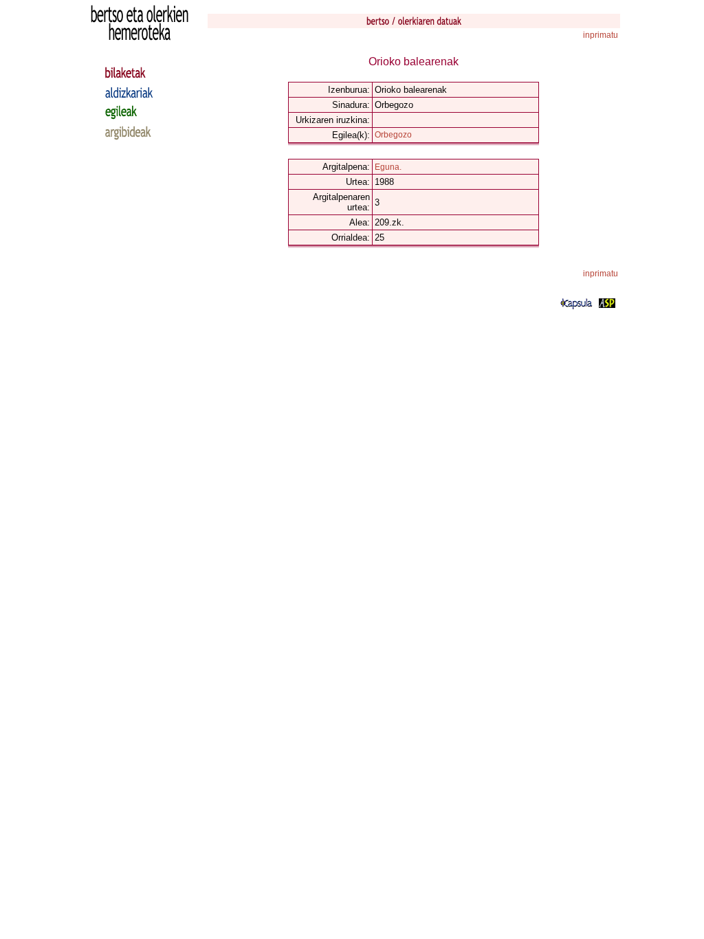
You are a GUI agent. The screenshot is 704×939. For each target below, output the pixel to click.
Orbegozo (393, 135)
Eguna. (388, 167)
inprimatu (600, 35)
